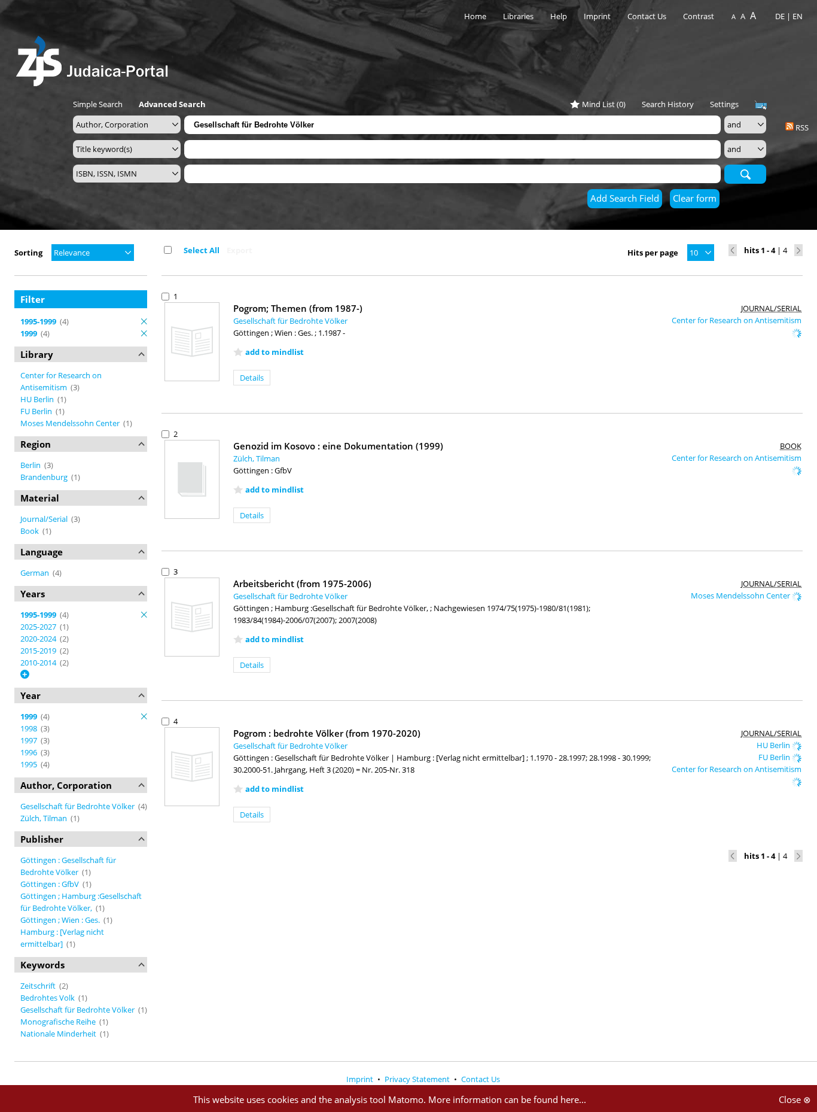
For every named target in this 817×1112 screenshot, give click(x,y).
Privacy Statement (418, 1079)
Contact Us (647, 16)
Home (475, 16)
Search (745, 174)
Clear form (695, 198)
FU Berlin (37, 411)
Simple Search (98, 104)
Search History (668, 104)
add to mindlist (274, 352)
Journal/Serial (44, 519)
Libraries (518, 16)
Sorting (28, 252)
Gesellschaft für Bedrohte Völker (78, 806)
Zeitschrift (38, 985)
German (35, 572)
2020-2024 (39, 638)
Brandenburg (44, 477)
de (780, 16)
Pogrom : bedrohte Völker (326, 733)
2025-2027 (39, 626)
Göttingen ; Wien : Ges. (61, 919)
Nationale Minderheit (59, 1033)
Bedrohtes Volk (48, 997)
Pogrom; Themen (297, 308)
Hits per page (652, 252)
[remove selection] (144, 321)
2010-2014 (39, 662)
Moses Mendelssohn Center (70, 423)
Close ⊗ (795, 1099)
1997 (29, 740)
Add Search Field (624, 198)
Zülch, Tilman (44, 818)
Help (558, 16)
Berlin (31, 465)
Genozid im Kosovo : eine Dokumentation (338, 446)
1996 (29, 752)
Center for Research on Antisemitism (736, 320)
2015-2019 (39, 650)
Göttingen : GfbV (50, 884)
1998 (29, 728)
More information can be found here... (507, 1099)
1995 (29, 764)
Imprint (597, 16)
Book (30, 530)
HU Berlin (38, 399)
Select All (202, 250)
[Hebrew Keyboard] (761, 105)
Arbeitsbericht (302, 584)
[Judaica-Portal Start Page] (95, 57)
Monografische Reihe (58, 1021)
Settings (724, 104)
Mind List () (604, 104)
